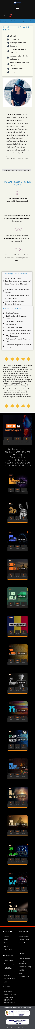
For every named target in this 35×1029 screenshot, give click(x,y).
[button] (17, 8)
